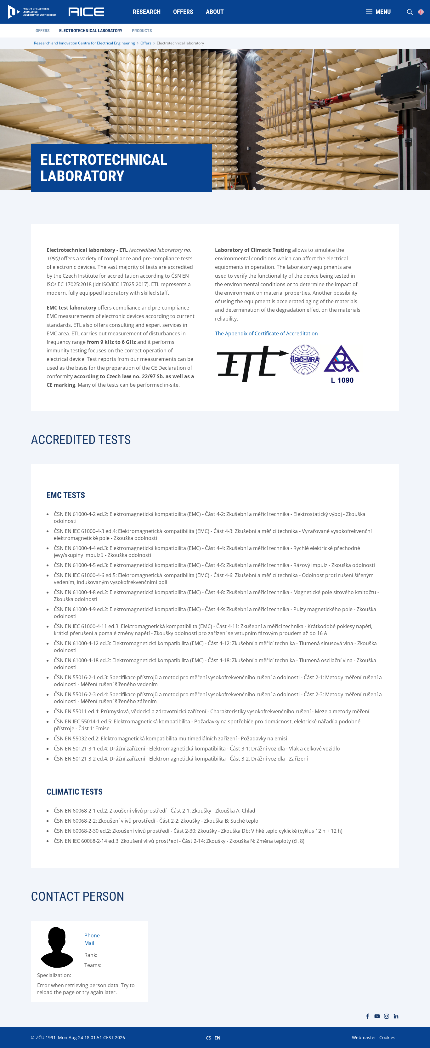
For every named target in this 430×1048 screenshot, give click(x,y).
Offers (145, 43)
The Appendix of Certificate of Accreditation (266, 333)
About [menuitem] (215, 11)
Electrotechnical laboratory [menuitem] (90, 30)
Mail (89, 943)
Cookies (387, 1037)
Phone (92, 935)
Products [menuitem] (142, 30)
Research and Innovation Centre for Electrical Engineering (84, 43)
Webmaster (364, 1037)
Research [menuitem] (147, 11)
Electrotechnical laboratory (180, 43)
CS (208, 1037)
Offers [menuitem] (183, 11)
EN (217, 1037)
